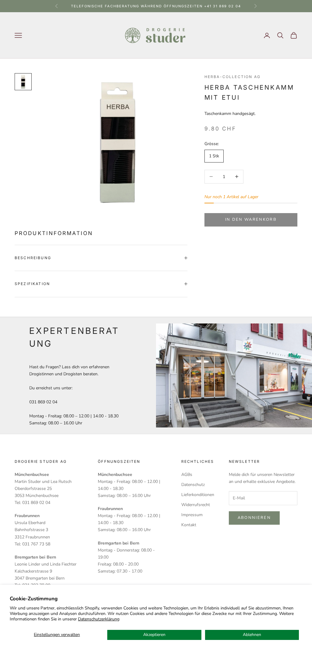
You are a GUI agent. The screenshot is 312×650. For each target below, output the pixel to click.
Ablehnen (252, 635)
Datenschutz (193, 485)
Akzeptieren (154, 635)
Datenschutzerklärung (98, 619)
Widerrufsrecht (195, 505)
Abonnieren (254, 517)
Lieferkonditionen (197, 495)
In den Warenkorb (251, 219)
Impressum (192, 515)
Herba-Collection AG (232, 76)
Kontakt (188, 525)
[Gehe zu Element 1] (23, 81)
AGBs (186, 474)
